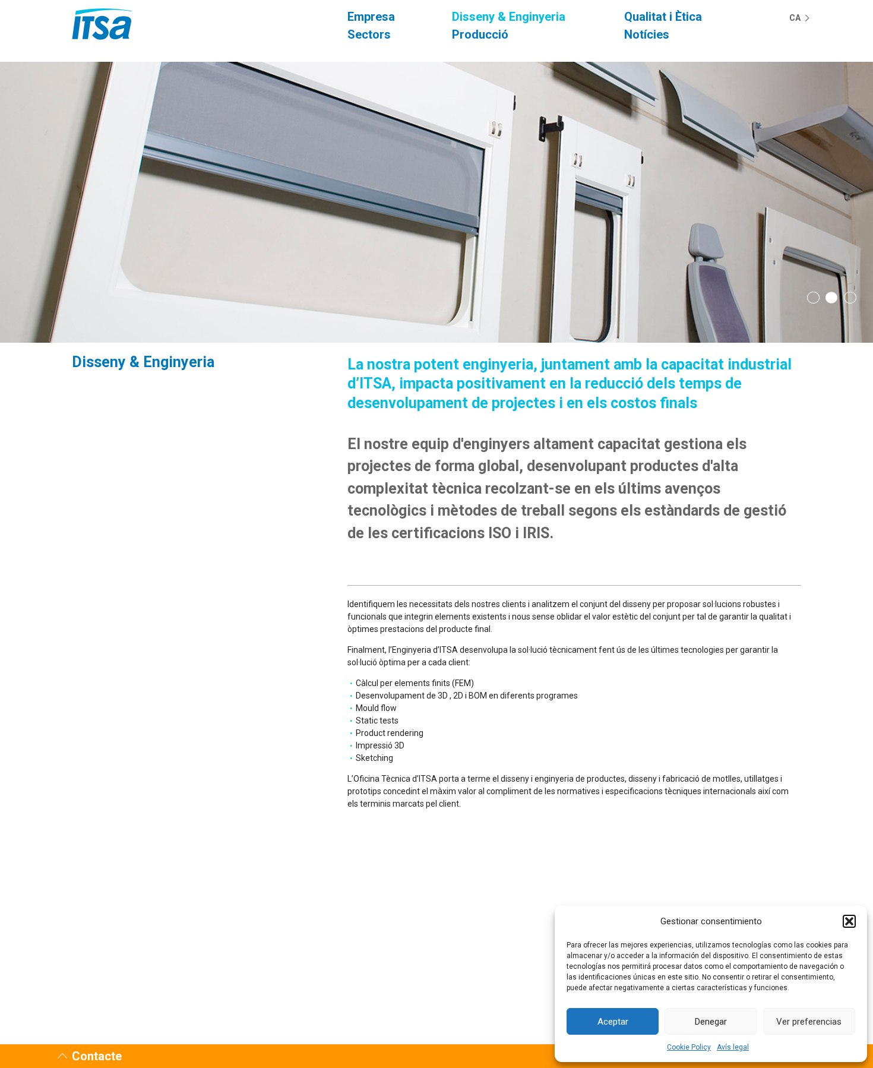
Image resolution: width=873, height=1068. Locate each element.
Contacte (97, 1056)
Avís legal (733, 1047)
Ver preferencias (809, 1021)
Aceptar (612, 1021)
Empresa (371, 17)
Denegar (711, 1021)
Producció (480, 34)
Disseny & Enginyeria (508, 17)
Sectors (369, 34)
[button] (849, 921)
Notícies (646, 34)
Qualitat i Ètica (663, 17)
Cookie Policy (689, 1047)
